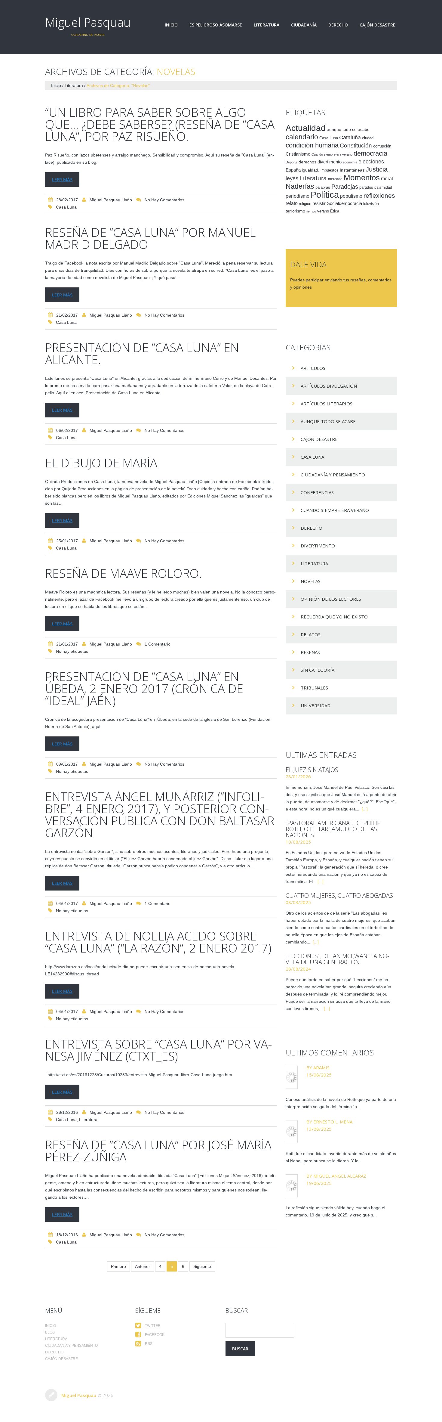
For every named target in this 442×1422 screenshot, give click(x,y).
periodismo (297, 196)
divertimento (330, 161)
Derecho (338, 25)
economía (350, 162)
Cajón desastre (377, 25)
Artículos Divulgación (329, 386)
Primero (118, 1266)
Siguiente (202, 1266)
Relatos (311, 634)
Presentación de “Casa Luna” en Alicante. (142, 353)
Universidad (315, 705)
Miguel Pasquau (88, 22)
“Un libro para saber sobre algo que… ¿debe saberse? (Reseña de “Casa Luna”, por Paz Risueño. (160, 124)
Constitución (356, 145)
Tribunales (314, 688)
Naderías (300, 186)
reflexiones (379, 195)
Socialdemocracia (344, 203)
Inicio (171, 25)
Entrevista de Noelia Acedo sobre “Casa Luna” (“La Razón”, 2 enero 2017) (158, 942)
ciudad (367, 138)
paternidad (383, 187)
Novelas (311, 581)
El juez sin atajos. (313, 770)
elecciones (371, 162)
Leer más (62, 179)
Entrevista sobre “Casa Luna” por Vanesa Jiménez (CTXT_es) (158, 1050)
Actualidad (306, 128)
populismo (351, 196)
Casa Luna (66, 207)
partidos (366, 187)
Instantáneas (352, 170)
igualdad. (310, 170)
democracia (370, 153)
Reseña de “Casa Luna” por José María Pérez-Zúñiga (158, 1150)
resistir (319, 203)
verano (323, 211)
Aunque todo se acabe (328, 421)
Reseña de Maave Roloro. (123, 573)
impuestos (330, 170)
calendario (302, 137)
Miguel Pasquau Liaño (111, 199)
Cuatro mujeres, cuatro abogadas (339, 895)
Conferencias (317, 492)
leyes (292, 178)
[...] (365, 809)
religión (305, 203)
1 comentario (157, 644)
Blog (50, 1332)
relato (292, 203)
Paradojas (344, 186)
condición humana (312, 145)
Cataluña (350, 138)
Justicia (377, 169)
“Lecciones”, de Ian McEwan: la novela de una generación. (337, 959)
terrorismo (295, 211)
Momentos (362, 177)
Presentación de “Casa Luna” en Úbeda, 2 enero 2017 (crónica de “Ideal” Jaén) (144, 688)
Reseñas (310, 652)
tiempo (311, 211)
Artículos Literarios (326, 404)
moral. (387, 178)
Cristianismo (298, 153)
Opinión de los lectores (331, 599)
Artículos (313, 368)
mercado (335, 179)
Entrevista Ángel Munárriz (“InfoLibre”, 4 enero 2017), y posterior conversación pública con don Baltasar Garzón (160, 814)
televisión (371, 204)
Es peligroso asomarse (215, 25)
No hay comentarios (164, 199)
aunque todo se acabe (348, 129)
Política (325, 195)
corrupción (382, 146)
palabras (322, 187)
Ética (334, 211)
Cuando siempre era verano (332, 154)
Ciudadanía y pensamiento (333, 475)
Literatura (266, 25)
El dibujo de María (101, 462)
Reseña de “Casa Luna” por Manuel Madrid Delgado (150, 238)
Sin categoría (317, 670)
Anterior (142, 1266)
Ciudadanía (304, 25)
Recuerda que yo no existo (334, 617)
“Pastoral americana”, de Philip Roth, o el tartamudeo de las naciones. (333, 829)
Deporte (291, 162)
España (293, 169)
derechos (307, 162)
